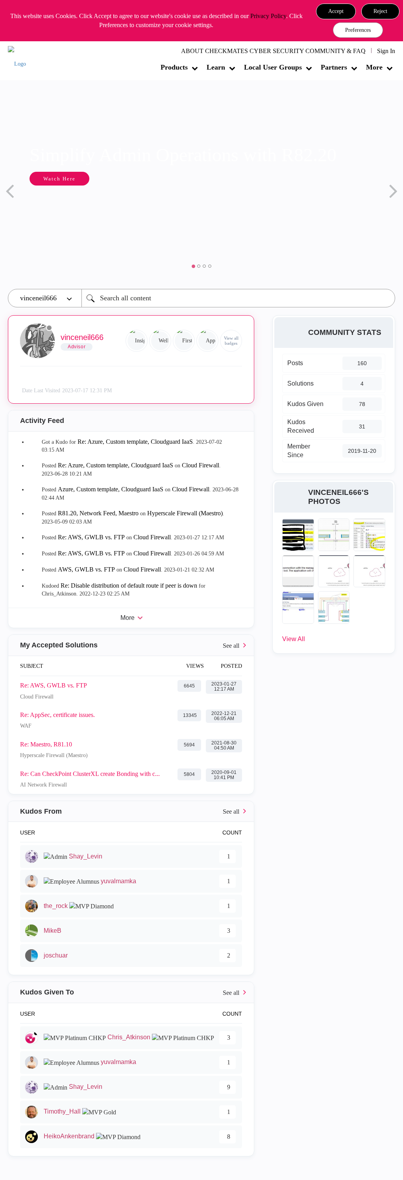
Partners (334, 67)
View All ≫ (131, 645)
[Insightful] (136, 341)
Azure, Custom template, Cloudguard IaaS (110, 489)
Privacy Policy (268, 16)
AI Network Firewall (43, 785)
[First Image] (184, 341)
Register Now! (157, 203)
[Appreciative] (207, 341)
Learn (216, 67)
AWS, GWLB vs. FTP (86, 569)
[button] (336, 11)
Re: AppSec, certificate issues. (57, 714)
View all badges (231, 341)
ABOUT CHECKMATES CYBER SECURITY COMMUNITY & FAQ (273, 51)
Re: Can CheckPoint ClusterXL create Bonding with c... (90, 773)
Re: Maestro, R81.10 (46, 744)
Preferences (358, 30)
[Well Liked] (160, 341)
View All (293, 639)
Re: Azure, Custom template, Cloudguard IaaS (135, 441)
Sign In (386, 51)
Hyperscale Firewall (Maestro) (185, 513)
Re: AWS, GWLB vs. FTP (91, 537)
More (374, 67)
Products (174, 67)
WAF (25, 726)
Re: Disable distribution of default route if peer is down (129, 585)
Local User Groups (273, 67)
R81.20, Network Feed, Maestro (98, 513)
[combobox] (238, 298)
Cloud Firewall (200, 465)
